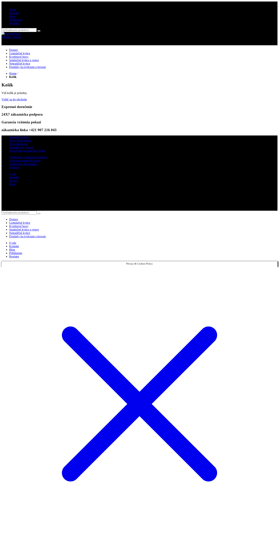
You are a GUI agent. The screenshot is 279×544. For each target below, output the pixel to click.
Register (14, 23)
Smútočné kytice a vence (24, 229)
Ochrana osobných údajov (25, 160)
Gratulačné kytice (19, 222)
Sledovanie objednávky (23, 164)
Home (13, 73)
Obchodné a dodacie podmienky (28, 157)
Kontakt (14, 177)
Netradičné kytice (19, 233)
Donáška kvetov (19, 137)
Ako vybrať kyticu (20, 140)
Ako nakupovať (18, 144)
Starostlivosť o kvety (21, 147)
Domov (13, 180)
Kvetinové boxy (18, 226)
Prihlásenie (15, 19)
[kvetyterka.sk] (11, 33)
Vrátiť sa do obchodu (14, 99)
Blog (12, 184)
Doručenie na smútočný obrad (27, 150)
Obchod (14, 167)
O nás (12, 173)
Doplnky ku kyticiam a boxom (27, 236)
